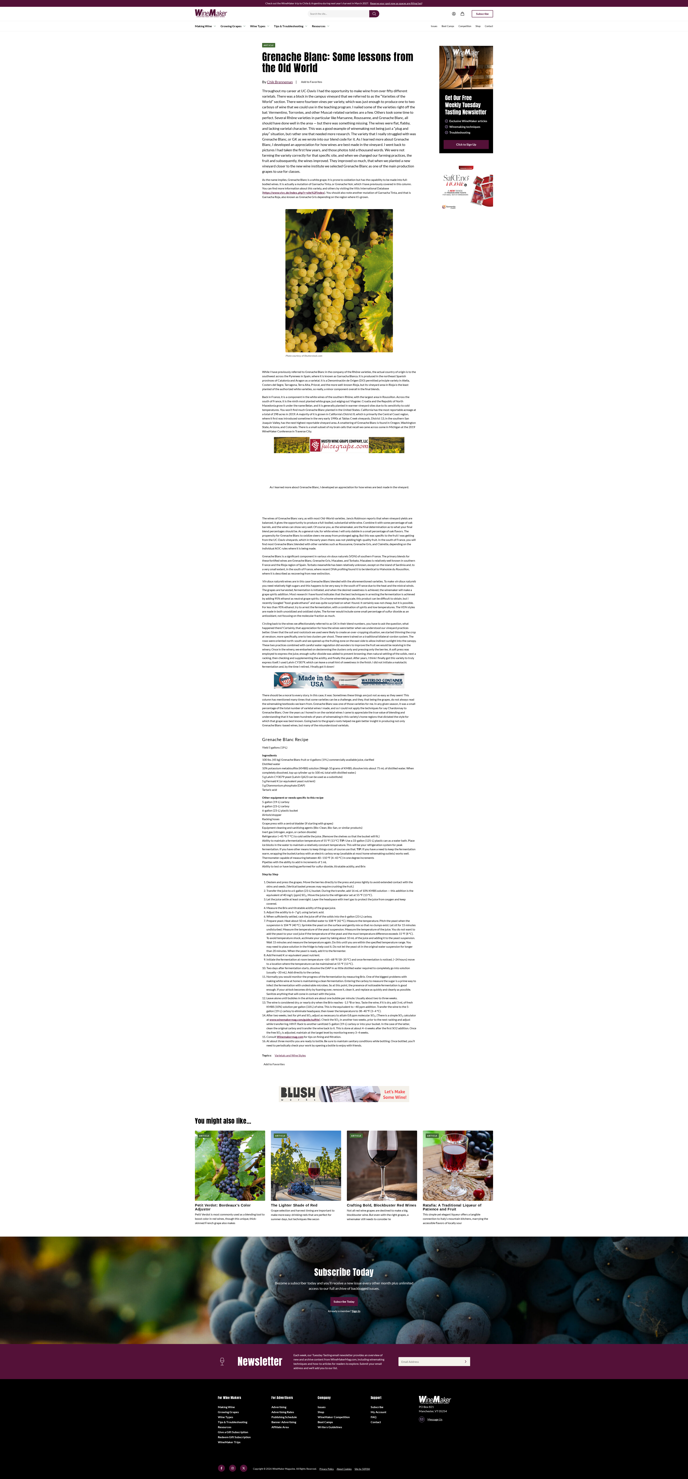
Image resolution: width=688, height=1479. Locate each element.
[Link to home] (215, 13)
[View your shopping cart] (462, 13)
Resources (318, 26)
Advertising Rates (282, 1412)
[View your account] (453, 13)
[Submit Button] (374, 13)
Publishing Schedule (284, 1417)
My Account (378, 1412)
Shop (478, 26)
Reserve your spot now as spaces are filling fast (396, 3)
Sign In (356, 1311)
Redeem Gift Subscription (234, 1437)
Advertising (278, 1407)
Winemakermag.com (290, 1036)
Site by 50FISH (362, 1469)
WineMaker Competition (334, 1417)
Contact (489, 26)
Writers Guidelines (330, 1427)
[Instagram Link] (232, 1470)
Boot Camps (448, 26)
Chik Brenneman (280, 82)
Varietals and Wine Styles (290, 1055)
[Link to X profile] (243, 1470)
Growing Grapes (231, 26)
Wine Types (257, 26)
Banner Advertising (283, 1422)
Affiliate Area (280, 1427)
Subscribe (482, 13)
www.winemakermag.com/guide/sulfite (294, 1019)
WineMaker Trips (229, 1442)
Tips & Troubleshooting (288, 26)
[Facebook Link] (221, 1470)
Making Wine (203, 26)
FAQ (373, 1417)
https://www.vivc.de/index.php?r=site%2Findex (293, 192)
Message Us (434, 1419)
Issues (434, 26)
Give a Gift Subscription (233, 1432)
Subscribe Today (344, 1301)
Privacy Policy (326, 1469)
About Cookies (344, 1469)
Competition (464, 26)
